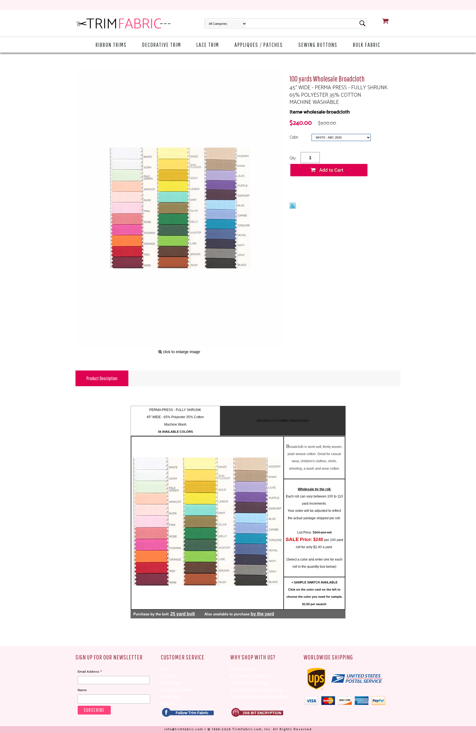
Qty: (293, 158)
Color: (295, 137)
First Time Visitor (243, 668)
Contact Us (169, 675)
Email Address (90, 672)
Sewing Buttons (317, 44)
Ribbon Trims (111, 44)
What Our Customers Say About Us (256, 689)
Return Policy (170, 696)
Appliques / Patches (258, 44)
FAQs (165, 668)
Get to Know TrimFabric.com (251, 675)
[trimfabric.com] (123, 23)
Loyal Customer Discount (248, 682)
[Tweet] (293, 207)
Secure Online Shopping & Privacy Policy (260, 696)
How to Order (170, 682)
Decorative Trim (161, 44)
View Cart (168, 703)
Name (82, 690)
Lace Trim (207, 44)
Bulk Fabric (366, 44)
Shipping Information (176, 689)
